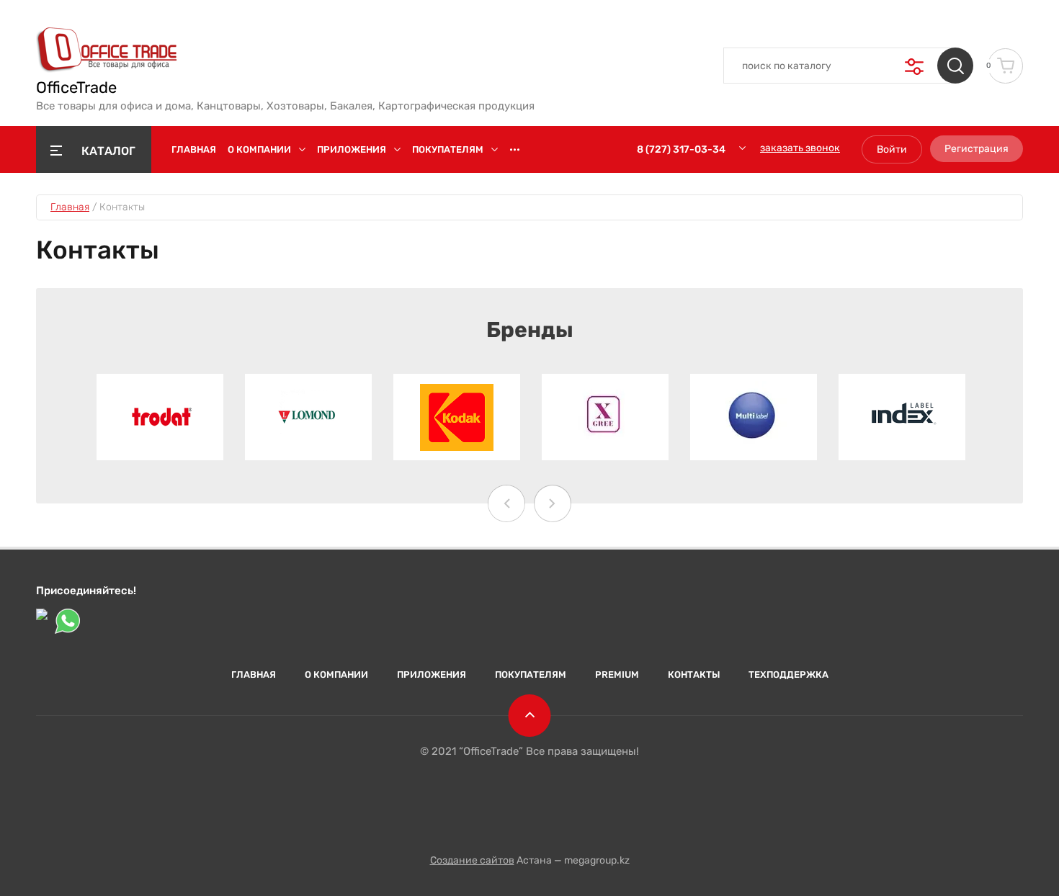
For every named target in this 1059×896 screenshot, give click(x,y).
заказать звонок (800, 148)
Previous (506, 503)
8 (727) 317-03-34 (681, 149)
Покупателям (447, 149)
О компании (259, 149)
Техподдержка (788, 674)
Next (553, 503)
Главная (193, 149)
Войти (892, 149)
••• (514, 149)
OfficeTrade (76, 88)
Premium (617, 674)
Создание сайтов (472, 860)
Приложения (351, 149)
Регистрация (976, 149)
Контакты (694, 674)
